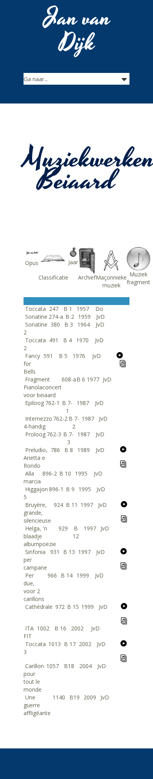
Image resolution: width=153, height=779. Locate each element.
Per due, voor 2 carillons (34, 587)
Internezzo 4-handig (38, 422)
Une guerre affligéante (37, 705)
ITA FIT (29, 632)
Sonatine (36, 316)
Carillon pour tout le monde (34, 677)
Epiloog (34, 403)
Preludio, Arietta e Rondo (35, 457)
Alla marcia (32, 477)
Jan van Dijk (77, 30)
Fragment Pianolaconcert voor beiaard (43, 387)
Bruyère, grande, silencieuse (37, 512)
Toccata (35, 308)
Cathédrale (39, 606)
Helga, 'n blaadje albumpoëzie (40, 536)
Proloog (35, 434)
